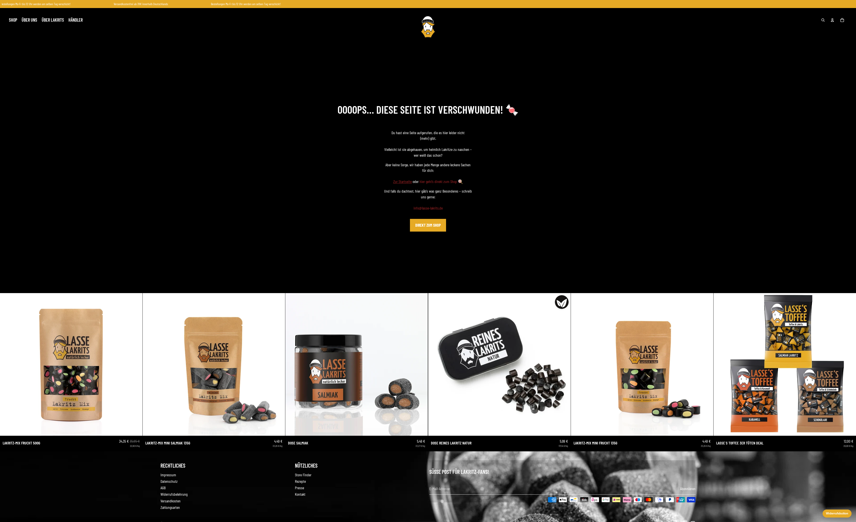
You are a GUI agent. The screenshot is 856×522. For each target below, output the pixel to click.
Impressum (168, 474)
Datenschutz (169, 481)
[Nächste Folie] (135, 364)
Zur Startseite (402, 181)
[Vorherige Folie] (6, 364)
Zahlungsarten (170, 507)
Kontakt (300, 494)
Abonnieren (688, 488)
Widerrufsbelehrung (173, 494)
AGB (163, 487)
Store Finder (303, 474)
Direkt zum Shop (428, 225)
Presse (299, 487)
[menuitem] (13, 20)
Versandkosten (170, 500)
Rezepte (300, 481)
